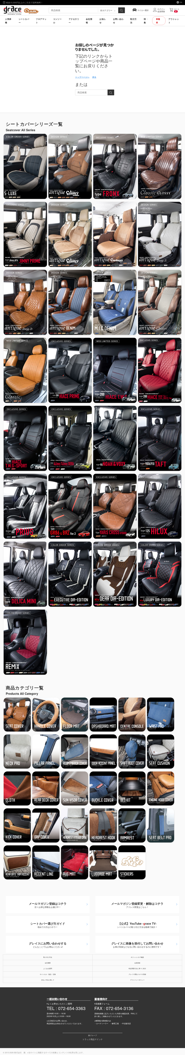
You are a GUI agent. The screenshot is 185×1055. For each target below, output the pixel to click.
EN (181, 2)
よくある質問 (47, 968)
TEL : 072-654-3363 (66, 1008)
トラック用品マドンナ (92, 1039)
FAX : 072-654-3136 (113, 1008)
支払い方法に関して (47, 980)
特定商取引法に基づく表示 (137, 968)
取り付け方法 (47, 957)
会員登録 (137, 963)
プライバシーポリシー (137, 980)
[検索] (121, 10)
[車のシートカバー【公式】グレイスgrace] (21, 10)
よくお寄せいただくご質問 (60, 1003)
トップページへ (82, 77)
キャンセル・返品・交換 (48, 974)
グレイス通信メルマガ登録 (137, 974)
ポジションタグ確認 (137, 957)
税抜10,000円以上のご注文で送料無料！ (24, 2)
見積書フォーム (102, 1003)
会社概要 (48, 963)
